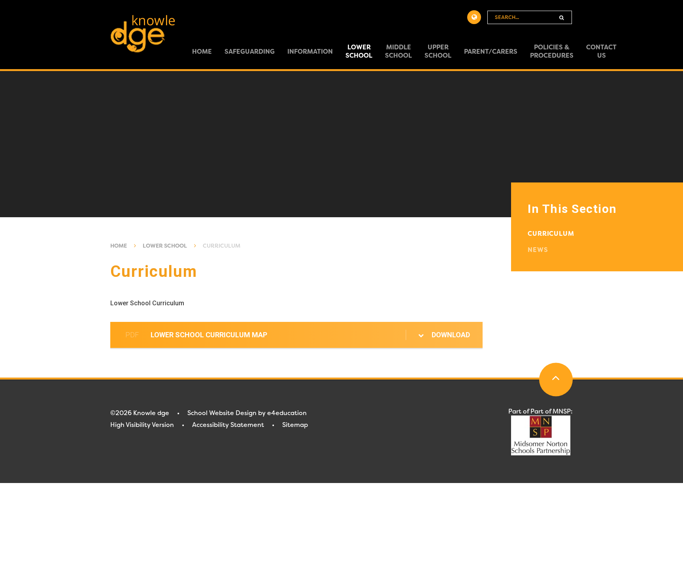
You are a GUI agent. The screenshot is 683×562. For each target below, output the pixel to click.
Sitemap (295, 425)
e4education (287, 413)
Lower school (165, 245)
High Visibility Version (142, 425)
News (538, 250)
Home (118, 245)
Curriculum (221, 245)
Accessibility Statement (228, 425)
